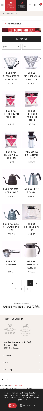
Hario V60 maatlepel (11, 263)
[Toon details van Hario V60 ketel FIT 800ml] (31, 177)
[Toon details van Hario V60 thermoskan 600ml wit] (31, 249)
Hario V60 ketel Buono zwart (11, 191)
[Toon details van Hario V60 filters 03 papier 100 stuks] (31, 99)
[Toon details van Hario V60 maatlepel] (11, 249)
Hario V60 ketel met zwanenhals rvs (11, 227)
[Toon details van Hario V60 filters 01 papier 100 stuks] (11, 99)
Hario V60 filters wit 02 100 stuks (11, 154)
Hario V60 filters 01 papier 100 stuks (11, 114)
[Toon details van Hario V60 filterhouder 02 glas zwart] (11, 61)
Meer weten (29, 406)
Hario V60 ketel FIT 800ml (32, 191)
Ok (13, 405)
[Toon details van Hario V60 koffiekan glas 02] (31, 212)
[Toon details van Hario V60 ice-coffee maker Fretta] (31, 140)
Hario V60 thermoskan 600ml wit (32, 264)
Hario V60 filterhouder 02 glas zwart (11, 76)
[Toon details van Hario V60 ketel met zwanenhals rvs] (11, 212)
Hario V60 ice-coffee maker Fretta (32, 154)
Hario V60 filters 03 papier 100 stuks (32, 115)
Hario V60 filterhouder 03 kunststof (32, 76)
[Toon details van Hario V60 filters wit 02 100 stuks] (11, 140)
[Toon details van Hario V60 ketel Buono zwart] (11, 177)
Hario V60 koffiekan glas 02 (31, 227)
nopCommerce (16, 385)
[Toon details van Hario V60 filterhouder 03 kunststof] (31, 61)
